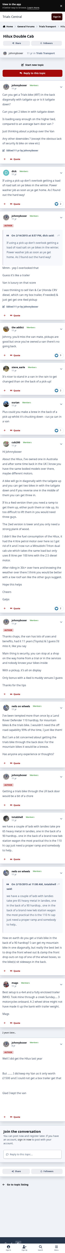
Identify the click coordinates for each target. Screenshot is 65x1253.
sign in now (24, 1139)
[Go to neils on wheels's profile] (6, 708)
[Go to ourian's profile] (6, 404)
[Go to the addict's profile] (6, 329)
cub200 (16, 442)
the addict (18, 327)
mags (15, 982)
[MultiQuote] (4, 159)
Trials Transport (45, 53)
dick (14, 171)
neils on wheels (21, 706)
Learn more (6, 6)
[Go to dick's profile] (6, 173)
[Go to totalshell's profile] (6, 819)
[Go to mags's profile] (6, 984)
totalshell (17, 817)
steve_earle (18, 367)
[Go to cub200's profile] (6, 444)
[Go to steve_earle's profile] (6, 369)
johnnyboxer (16, 53)
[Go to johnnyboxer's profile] (5, 53)
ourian (15, 402)
